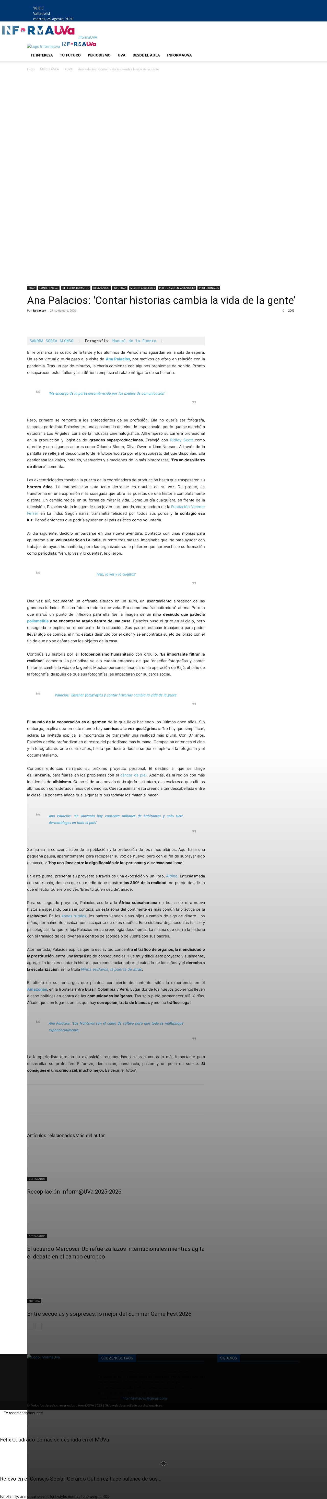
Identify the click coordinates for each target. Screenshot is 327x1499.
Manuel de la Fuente (134, 341)
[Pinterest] (56, 322)
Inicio (30, 69)
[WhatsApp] (67, 322)
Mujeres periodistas (142, 288)
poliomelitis (38, 621)
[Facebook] (87, 2)
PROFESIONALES (209, 288)
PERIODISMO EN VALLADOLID (177, 288)
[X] (99, 2)
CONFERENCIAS (48, 288)
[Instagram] (91, 2)
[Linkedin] (95, 2)
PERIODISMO (99, 55)
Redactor (39, 310)
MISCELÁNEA (49, 69)
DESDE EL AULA (146, 55)
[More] (79, 322)
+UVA (69, 69)
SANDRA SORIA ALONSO (51, 341)
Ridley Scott (181, 440)
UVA (121, 55)
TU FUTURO (70, 55)
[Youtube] (102, 2)
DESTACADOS (101, 288)
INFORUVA (119, 288)
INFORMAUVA (179, 55)
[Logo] (44, 46)
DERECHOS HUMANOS (75, 288)
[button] (294, 46)
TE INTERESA (42, 55)
